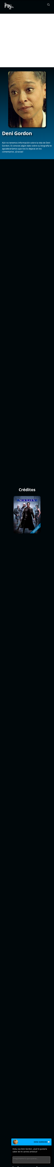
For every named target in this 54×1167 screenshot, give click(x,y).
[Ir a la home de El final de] (8, 6)
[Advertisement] (27, 40)
